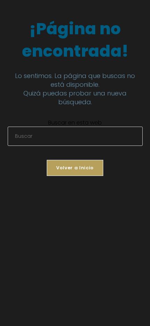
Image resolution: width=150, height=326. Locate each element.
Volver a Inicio (75, 167)
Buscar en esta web (75, 123)
